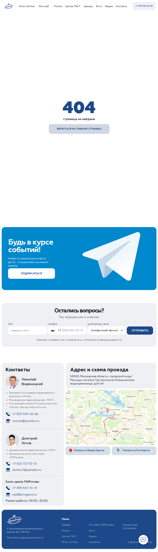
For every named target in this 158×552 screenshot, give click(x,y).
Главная (66, 524)
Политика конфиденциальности (25, 537)
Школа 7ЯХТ (72, 6)
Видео (109, 6)
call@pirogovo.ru (24, 494)
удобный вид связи (98, 324)
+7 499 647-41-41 (24, 488)
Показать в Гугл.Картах (136, 450)
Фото (99, 6)
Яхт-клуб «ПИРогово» (101, 524)
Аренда (88, 6)
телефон (52, 324)
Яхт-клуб (44, 6)
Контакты (121, 6)
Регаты (58, 6)
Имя (10, 324)
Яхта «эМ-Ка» (27, 6)
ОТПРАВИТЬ (140, 330)
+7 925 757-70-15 (24, 464)
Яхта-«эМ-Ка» (70, 542)
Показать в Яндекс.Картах (89, 450)
